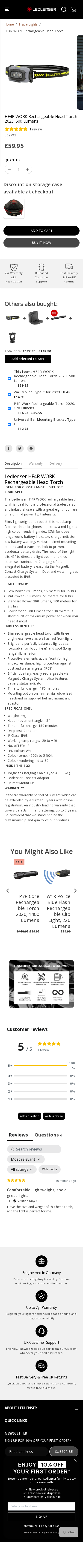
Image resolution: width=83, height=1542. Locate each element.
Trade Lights (28, 24)
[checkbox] (50, 1169)
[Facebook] (8, 448)
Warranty (36, 463)
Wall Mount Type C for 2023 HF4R (42, 392)
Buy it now (41, 242)
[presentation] (8, 891)
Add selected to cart (28, 359)
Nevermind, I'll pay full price (41, 1526)
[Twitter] (20, 448)
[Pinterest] (31, 448)
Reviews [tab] (20, 1135)
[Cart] (73, 9)
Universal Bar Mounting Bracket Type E (45, 421)
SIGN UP (41, 1517)
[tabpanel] (41, 1184)
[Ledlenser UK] (41, 9)
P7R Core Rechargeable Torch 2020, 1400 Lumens (27, 908)
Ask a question (29, 1116)
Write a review (54, 1116)
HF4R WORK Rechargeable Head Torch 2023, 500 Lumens (44, 376)
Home (9, 24)
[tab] (48, 1135)
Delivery (56, 463)
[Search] (64, 9)
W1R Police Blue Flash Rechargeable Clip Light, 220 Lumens (58, 911)
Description (13, 463)
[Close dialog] (75, 1460)
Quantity (13, 160)
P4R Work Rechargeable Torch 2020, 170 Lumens (44, 405)
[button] (7, 9)
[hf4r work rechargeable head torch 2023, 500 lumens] (37, 72)
